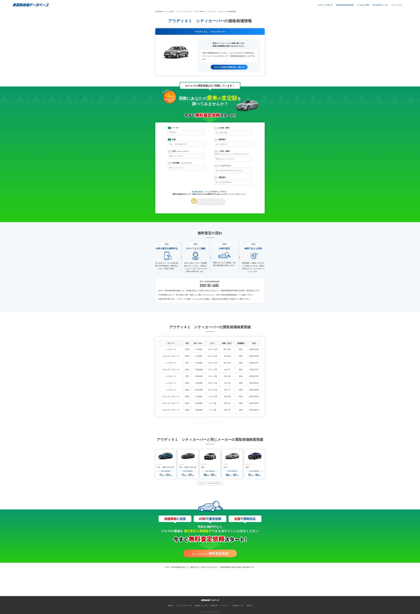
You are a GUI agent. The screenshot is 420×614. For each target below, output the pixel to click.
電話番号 (222, 177)
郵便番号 (222, 139)
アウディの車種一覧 (200, 11)
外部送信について (200, 605)
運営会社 (170, 605)
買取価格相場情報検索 (345, 5)
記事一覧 (249, 605)
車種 (174, 139)
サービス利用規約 (211, 191)
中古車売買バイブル (380, 5)
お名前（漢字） (225, 128)
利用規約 (212, 605)
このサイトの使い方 (325, 5)
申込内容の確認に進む (210, 201)
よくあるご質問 (363, 5)
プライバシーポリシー (183, 605)
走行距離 (182, 163)
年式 (180, 151)
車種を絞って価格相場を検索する (210, 483)
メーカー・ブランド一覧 (184, 11)
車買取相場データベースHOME (164, 11)
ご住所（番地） (231, 152)
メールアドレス (225, 166)
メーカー (175, 128)
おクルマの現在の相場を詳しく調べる (229, 67)
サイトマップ (396, 5)
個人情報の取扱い (198, 191)
